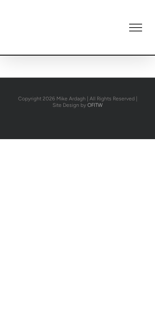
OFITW (94, 105)
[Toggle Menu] (136, 27)
